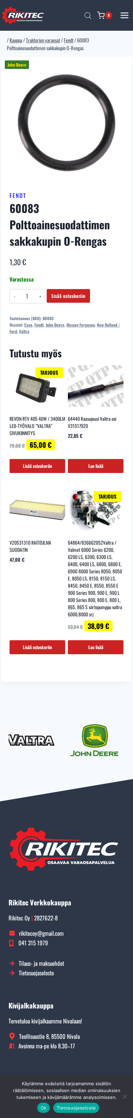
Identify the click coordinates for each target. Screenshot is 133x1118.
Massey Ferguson (80, 325)
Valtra (24, 331)
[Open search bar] (88, 15)
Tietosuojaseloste (76, 1107)
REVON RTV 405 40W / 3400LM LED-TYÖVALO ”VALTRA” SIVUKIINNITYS (37, 425)
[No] (124, 1096)
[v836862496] (66, 122)
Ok (44, 1107)
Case (28, 325)
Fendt (18, 195)
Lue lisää (95, 465)
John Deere (55, 325)
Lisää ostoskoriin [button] (37, 465)
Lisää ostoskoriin (68, 295)
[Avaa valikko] (124, 15)
